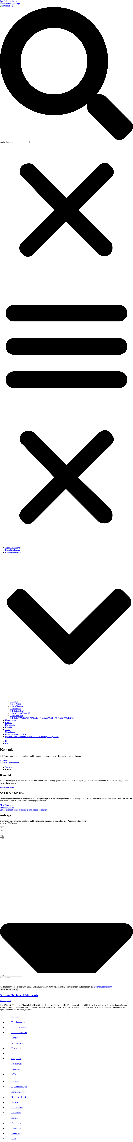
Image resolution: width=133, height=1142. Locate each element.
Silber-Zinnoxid (16, 706)
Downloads (10, 725)
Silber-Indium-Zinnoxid (20, 713)
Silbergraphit (15, 708)
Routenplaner (5, 1000)
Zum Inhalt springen (8, 1)
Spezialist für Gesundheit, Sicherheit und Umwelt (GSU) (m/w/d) (32, 736)
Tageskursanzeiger (12, 548)
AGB (7, 729)
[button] (66, 74)
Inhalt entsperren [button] (7, 807)
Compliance (10, 732)
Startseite (9, 767)
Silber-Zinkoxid (16, 715)
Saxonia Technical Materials (19, 995)
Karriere (8, 722)
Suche (2, 142)
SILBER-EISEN (17, 711)
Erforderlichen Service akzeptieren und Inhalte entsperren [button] (23, 810)
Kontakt (8, 727)
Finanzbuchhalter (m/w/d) (15, 734)
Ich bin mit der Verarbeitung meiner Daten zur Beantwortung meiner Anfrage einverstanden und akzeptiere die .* (58, 987)
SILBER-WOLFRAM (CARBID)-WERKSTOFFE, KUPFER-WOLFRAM (42, 718)
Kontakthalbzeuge (12, 550)
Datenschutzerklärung (103, 987)
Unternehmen (10, 720)
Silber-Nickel (15, 704)
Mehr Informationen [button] (8, 805)
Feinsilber (14, 701)
